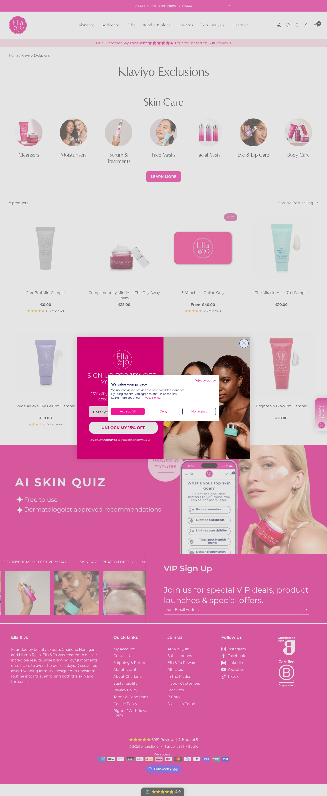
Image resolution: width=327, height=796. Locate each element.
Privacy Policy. (151, 397)
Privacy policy (205, 381)
